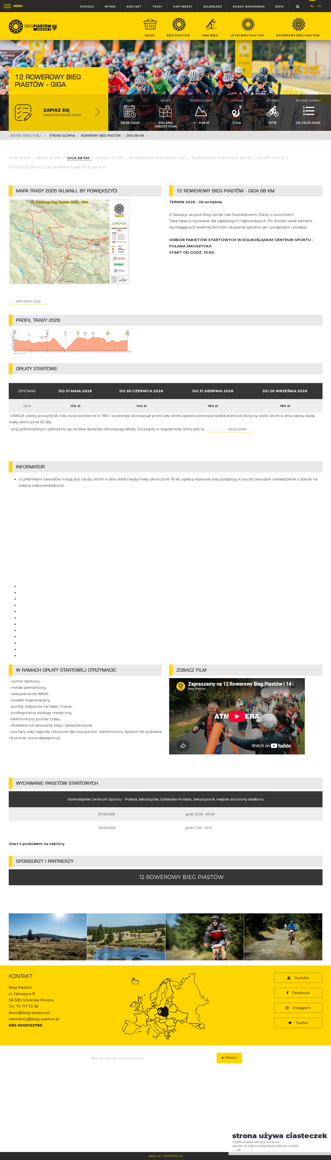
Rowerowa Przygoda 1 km (157, 158)
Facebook (301, 993)
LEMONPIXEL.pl (172, 1156)
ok (239, 1150)
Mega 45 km (49, 158)
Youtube (301, 978)
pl (312, 5)
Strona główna (62, 135)
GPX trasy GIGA (28, 301)
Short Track (270, 158)
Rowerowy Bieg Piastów (101, 135)
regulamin (237, 429)
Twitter (301, 1023)
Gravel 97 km (109, 158)
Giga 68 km (135, 135)
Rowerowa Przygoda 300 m (221, 158)
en (319, 6)
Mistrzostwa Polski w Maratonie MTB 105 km (57, 167)
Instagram (301, 1008)
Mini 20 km (20, 158)
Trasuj (230, 1057)
